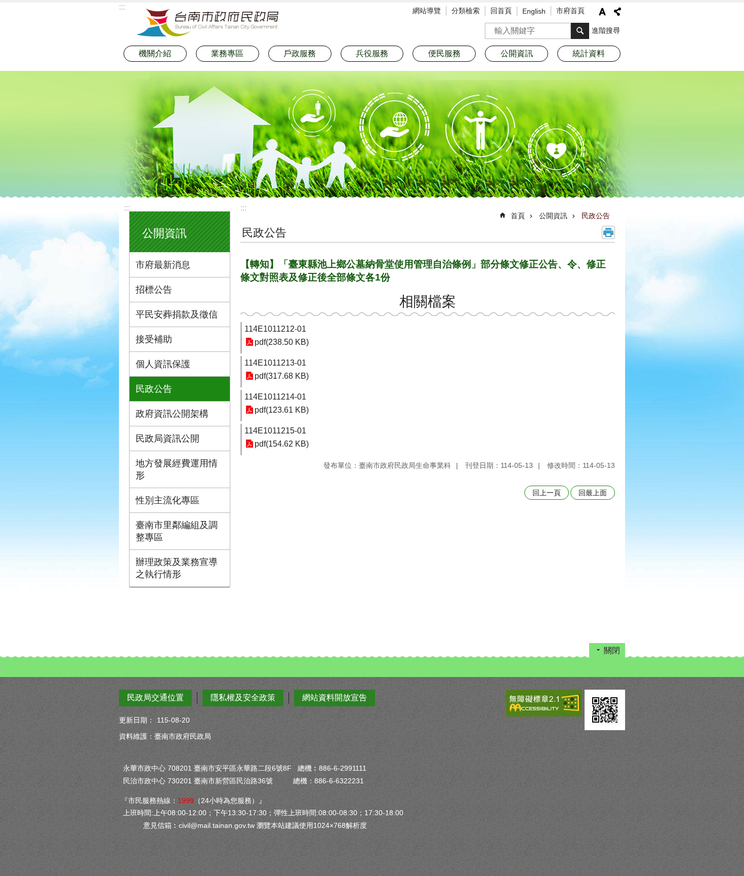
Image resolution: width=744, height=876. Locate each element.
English (534, 11)
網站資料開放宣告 (334, 697)
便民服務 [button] (444, 53)
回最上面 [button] (592, 493)
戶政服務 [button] (299, 53)
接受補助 (154, 339)
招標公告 (154, 290)
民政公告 (154, 389)
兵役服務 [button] (372, 53)
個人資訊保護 (163, 364)
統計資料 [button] (588, 53)
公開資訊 (553, 216)
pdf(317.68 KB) (282, 376)
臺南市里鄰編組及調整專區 (177, 531)
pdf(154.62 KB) (282, 444)
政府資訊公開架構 (172, 414)
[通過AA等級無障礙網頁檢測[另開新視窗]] (544, 703)
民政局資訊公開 (167, 438)
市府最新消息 (163, 265)
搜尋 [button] (580, 31)
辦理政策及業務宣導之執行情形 (177, 568)
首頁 (518, 216)
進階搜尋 (606, 30)
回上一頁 (546, 493)
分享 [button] (617, 11)
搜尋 (493, 27)
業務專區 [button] (227, 53)
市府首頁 (570, 11)
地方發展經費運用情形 (177, 469)
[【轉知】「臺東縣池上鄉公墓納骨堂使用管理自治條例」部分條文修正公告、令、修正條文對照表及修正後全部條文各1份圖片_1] (605, 710)
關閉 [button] (612, 650)
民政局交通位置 (155, 697)
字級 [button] (602, 11)
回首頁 (501, 11)
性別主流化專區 (167, 500)
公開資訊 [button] (517, 53)
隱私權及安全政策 (243, 697)
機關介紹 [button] (155, 53)
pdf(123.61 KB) (282, 410)
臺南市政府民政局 (207, 23)
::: (127, 208)
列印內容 (608, 232)
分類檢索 (465, 11)
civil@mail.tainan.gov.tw (217, 825)
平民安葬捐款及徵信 (177, 314)
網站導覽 (426, 11)
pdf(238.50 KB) (282, 342)
